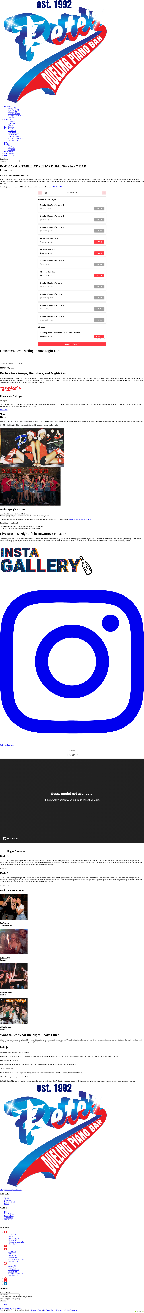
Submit (3, 1301)
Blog (5, 142)
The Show (11, 123)
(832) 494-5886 (57, 187)
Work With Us (9, 1214)
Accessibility (8, 1218)
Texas (10, 146)
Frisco (53, 1310)
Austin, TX (12, 108)
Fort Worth (46, 1310)
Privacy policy (19, 1308)
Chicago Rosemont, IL (16, 116)
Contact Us (8, 1219)
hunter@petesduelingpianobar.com (79, 519)
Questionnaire (8, 153)
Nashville (11, 148)
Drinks (6, 144)
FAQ (6, 1212)
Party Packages (9, 127)
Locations (7, 106)
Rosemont (11, 150)
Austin (40, 1310)
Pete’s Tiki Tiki (9, 155)
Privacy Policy (9, 1216)
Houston (59, 1310)
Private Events (9, 152)
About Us (7, 119)
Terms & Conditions (6, 1308)
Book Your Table (10, 129)
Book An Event (9, 1202)
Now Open (3, 410)
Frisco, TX (12, 1236)
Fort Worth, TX (13, 110)
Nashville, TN (13, 117)
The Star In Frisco (14, 114)
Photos (10, 125)
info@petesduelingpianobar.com (11, 1190)
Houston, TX (12, 112)
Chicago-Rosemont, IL (16, 1242)
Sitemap (33, 1310)
